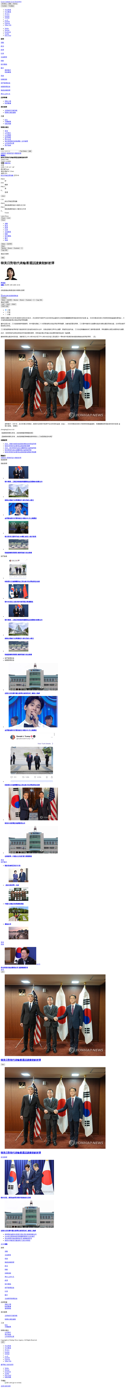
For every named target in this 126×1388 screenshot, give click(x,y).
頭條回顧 (4, 79)
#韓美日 (3, 153)
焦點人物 (8, 101)
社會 (2, 53)
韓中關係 (4, 64)
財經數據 (8, 103)
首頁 (6, 131)
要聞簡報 (8, 1308)
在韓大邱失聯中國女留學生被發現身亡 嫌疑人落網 (18, 1230)
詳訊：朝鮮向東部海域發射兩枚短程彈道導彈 (20, 444)
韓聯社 (3, 155)
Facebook (8, 32)
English (7, 1352)
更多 (2, 860)
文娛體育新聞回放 (11, 1298)
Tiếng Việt (8, 1361)
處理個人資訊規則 (7, 1364)
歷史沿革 (8, 139)
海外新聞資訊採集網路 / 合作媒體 (16, 141)
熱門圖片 (4, 862)
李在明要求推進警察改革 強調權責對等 (14, 967)
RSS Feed (8, 35)
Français (7, 1359)
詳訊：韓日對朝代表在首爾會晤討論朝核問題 (20, 448)
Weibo (7, 28)
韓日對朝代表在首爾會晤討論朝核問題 (18, 450)
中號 (8, 312)
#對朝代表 (10, 153)
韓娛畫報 (8, 72)
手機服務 (8, 121)
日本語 (7, 1354)
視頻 (2, 76)
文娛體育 (4, 57)
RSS (6, 120)
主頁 (2, 1244)
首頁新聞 (4, 1157)
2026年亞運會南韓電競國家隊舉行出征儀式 (20, 1236)
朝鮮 (2, 61)
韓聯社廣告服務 (10, 112)
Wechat (7, 30)
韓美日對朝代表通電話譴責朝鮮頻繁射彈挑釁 (20, 452)
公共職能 (8, 135)
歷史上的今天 (5, 94)
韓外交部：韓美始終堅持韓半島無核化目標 (16, 1197)
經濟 (2, 50)
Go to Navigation (16, 1)
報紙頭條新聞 (5, 90)
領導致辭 (8, 137)
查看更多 (7, 163)
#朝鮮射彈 (17, 153)
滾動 (2, 42)
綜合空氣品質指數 (7, 175)
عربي (6, 1356)
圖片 (2, 68)
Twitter (7, 34)
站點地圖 (8, 123)
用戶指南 (8, 145)
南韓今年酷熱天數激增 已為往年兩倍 (17, 1240)
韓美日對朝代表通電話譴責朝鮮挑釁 (17, 446)
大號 (8, 314)
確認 (3, 257)
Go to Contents (5, 1)
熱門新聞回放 (5, 83)
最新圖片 (8, 70)
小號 (8, 310)
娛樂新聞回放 (5, 86)
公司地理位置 (9, 143)
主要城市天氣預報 (11, 110)
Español (7, 1357)
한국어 (7, 1350)
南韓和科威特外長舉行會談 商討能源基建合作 (21, 1234)
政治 (2, 46)
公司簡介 (8, 133)
